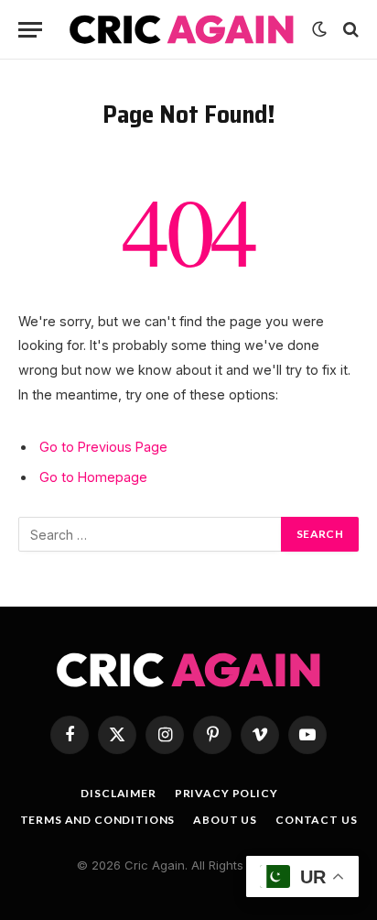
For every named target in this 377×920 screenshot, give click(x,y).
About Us (225, 820)
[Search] (349, 29)
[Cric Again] (182, 29)
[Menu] (30, 29)
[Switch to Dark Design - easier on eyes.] (319, 29)
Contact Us (316, 820)
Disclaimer (118, 793)
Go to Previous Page (103, 447)
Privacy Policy (226, 793)
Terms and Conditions (98, 820)
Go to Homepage (93, 477)
